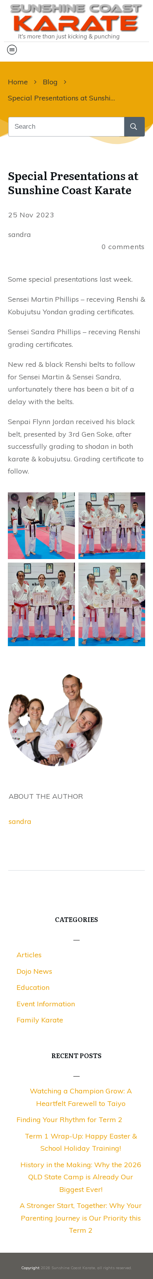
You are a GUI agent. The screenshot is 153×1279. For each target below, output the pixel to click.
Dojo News (34, 971)
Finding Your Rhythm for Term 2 (69, 1119)
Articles (29, 954)
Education (32, 987)
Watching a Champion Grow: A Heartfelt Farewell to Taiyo (81, 1097)
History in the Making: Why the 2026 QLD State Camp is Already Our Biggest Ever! (80, 1177)
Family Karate (39, 1019)
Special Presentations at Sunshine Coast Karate (73, 182)
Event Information (45, 1003)
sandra (20, 821)
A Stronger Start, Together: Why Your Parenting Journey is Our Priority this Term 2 (81, 1218)
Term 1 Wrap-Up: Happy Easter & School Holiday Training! (81, 1142)
